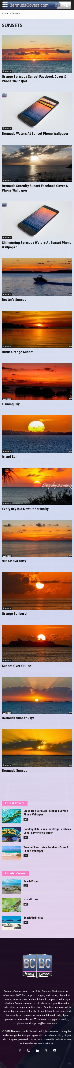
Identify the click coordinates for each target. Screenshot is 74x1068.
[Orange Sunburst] (37, 591)
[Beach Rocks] (11, 886)
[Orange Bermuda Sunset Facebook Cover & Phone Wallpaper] (37, 54)
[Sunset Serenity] (37, 538)
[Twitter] (46, 1050)
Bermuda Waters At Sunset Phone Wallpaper (35, 133)
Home (5, 13)
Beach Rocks (31, 881)
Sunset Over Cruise (16, 666)
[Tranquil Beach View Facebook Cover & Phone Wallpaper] (11, 853)
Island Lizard (31, 899)
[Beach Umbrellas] (11, 923)
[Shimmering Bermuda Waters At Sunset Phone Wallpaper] (37, 220)
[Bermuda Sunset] (37, 748)
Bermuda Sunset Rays (18, 718)
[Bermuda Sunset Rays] (37, 695)
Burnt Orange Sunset (18, 352)
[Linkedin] (37, 1050)
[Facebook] (20, 1050)
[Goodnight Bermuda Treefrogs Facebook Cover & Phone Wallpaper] (11, 834)
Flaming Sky (11, 404)
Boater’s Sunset (14, 299)
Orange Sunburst (15, 613)
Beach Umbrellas (33, 917)
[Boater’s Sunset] (37, 277)
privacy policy (55, 1035)
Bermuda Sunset (14, 770)
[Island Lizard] (11, 905)
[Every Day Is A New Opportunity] (37, 486)
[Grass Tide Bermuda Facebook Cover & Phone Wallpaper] (11, 816)
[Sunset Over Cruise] (37, 643)
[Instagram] (28, 1050)
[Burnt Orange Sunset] (37, 329)
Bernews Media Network (55, 991)
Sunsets (7, 71)
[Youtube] (54, 1050)
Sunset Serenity (14, 561)
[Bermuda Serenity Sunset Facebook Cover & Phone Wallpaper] (37, 163)
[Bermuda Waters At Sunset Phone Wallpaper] (37, 111)
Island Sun (9, 456)
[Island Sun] (37, 434)
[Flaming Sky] (37, 381)
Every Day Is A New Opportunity (25, 509)
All (25, 819)
